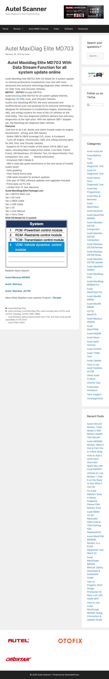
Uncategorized (95, 398)
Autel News (93, 337)
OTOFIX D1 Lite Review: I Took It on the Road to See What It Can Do (95, 480)
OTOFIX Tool (93, 383)
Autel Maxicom (95, 211)
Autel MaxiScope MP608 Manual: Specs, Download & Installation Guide (95, 567)
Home (5, 29)
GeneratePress (72, 674)
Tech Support (94, 394)
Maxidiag (16, 95)
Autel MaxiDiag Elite (17, 308)
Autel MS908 (94, 333)
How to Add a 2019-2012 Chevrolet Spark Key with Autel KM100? (95, 462)
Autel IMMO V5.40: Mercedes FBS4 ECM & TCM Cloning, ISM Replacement (94, 522)
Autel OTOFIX (94, 349)
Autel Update (94, 360)
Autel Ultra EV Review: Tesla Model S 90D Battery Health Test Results (94, 430)
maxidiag (17, 314)
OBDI (31, 314)
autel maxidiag (14, 311)
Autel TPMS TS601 (16, 322)
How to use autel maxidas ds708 (94, 368)
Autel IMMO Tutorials (38, 29)
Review (17, 29)
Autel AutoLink (95, 151)
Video (56, 29)
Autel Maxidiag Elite (31, 311)
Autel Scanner (26, 9)
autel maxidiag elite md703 (53, 311)
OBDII (37, 314)
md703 (25, 314)
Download (83, 29)
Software (68, 29)
